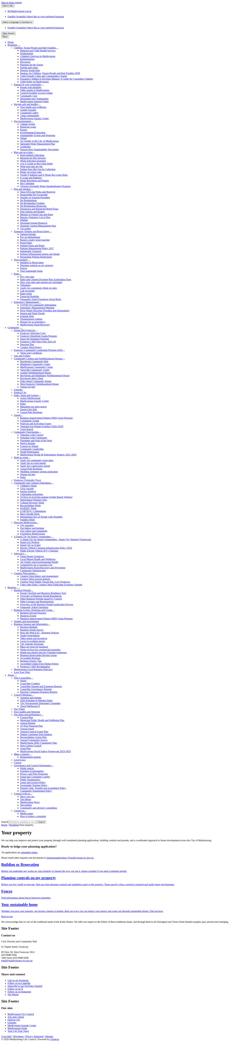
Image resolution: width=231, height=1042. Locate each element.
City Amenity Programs (32, 644)
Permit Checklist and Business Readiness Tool (43, 593)
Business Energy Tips (31, 661)
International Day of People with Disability (41, 517)
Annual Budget (27, 723)
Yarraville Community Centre (34, 370)
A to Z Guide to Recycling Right (36, 163)
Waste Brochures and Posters (34, 180)
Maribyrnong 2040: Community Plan (38, 743)
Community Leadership (32, 449)
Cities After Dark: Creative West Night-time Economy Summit (51, 584)
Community (13, 327)
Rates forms (26, 293)
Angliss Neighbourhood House (35, 372)
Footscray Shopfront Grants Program (38, 336)
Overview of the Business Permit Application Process (46, 604)
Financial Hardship (29, 296)
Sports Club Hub (28, 409)
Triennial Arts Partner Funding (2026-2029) (41, 426)
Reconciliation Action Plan (33, 737)
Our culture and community (33, 531)
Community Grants (29, 420)
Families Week (27, 519)
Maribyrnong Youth (17, 1028)
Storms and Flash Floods (32, 313)
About (11, 675)
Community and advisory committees (38, 808)
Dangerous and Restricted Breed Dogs (39, 209)
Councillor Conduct (30, 683)
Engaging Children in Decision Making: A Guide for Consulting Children (56, 79)
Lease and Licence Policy (33, 782)
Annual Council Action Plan (34, 731)
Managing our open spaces (33, 406)
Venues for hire (27, 387)
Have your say (27, 796)
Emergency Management (26, 302)
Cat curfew (25, 228)
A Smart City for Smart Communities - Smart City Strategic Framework (55, 539)
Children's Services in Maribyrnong (37, 56)
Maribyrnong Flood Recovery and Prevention (42, 567)
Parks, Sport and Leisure (26, 395)
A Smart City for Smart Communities (32, 536)
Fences (23, 268)
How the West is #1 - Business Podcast (39, 632)
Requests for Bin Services (33, 158)
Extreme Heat (27, 316)
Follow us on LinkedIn (19, 983)
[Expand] (19, 45)
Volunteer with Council (31, 435)
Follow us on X (15, 989)
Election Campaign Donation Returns (38, 692)
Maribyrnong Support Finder (34, 101)
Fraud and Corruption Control (35, 776)
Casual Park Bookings (31, 412)
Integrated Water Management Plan (37, 144)
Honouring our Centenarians (34, 98)
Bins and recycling (23, 152)
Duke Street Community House (35, 381)
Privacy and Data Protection (34, 774)
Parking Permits (28, 234)
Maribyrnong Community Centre (36, 367)
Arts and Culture (22, 355)
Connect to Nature (29, 446)
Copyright (6, 1036)
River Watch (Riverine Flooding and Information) (44, 310)
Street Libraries (27, 443)
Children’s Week (28, 485)
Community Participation (26, 432)
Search (4, 822)
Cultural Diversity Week (32, 502)
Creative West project (24, 573)
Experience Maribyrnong (32, 533)
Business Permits (22, 590)
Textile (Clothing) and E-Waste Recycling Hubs (44, 175)
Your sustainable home (31, 271)
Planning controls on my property (36, 265)
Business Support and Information (31, 624)
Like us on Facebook (18, 980)
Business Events (28, 615)
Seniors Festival (28, 491)
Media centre (26, 813)
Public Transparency (30, 779)
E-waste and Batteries (31, 177)
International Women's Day (33, 500)
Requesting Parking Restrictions (36, 257)
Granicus (54, 1039)
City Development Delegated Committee (40, 703)
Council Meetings (22, 695)
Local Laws (20, 760)
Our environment (22, 121)
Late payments (27, 290)
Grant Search (26, 429)
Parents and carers (29, 67)
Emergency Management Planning (37, 307)
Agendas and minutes (30, 697)
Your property (21, 259)
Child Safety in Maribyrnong (34, 81)
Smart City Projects (29, 542)
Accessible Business (30, 658)
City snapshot (27, 525)
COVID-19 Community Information (38, 305)
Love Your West (22, 672)
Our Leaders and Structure (27, 711)
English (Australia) (36, 16)
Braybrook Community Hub (34, 361)
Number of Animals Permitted (35, 197)
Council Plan (26, 717)
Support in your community (27, 84)
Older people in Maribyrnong (34, 90)
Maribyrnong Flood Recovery (35, 324)
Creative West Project (30, 347)
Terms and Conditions (31, 353)
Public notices (27, 768)
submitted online (29, 852)
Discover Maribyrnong (25, 522)
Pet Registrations (28, 200)
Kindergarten (26, 53)
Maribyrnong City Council (21, 1014)
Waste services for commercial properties (40, 649)
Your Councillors (22, 678)
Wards (23, 680)
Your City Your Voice (18, 1031)
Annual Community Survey (34, 740)
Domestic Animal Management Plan (38, 225)
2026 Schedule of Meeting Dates (36, 700)
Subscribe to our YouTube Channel (25, 986)
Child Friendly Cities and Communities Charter (43, 76)
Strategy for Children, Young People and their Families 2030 (50, 73)
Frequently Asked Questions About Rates (40, 299)
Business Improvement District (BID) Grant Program (46, 418)
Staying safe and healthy (26, 104)
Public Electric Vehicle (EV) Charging (39, 550)
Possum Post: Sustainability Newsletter (39, 149)
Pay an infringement (30, 237)
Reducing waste (28, 127)
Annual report (27, 728)
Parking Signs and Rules (32, 245)
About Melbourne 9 (30, 706)
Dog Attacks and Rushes (32, 211)
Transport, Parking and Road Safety (31, 231)
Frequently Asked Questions (34, 607)
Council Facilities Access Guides (36, 93)
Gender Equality (28, 110)
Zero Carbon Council (30, 745)
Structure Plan (27, 344)
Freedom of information (32, 771)
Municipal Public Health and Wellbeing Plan (42, 720)
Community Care (28, 95)
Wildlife (24, 220)
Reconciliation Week (30, 505)
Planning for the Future (31, 64)
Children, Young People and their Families (35, 47)
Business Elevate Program (33, 613)
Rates (16, 274)
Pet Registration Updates (32, 203)
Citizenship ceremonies (31, 494)
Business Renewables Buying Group (38, 655)
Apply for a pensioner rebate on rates (38, 288)
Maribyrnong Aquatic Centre (34, 118)
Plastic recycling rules (31, 172)
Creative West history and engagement (39, 576)
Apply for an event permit (33, 463)
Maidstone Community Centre (35, 364)
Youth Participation (29, 452)
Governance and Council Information (32, 765)
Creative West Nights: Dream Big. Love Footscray (45, 581)
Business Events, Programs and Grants (33, 610)
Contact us (19, 810)
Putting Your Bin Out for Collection (37, 169)
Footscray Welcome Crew (33, 333)
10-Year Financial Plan (31, 726)
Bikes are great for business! (34, 646)
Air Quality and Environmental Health (39, 562)
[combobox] (17, 22)
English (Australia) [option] (36, 27)
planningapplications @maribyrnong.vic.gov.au (70, 857)
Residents (12, 45)
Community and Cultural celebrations (32, 483)
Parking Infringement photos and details (40, 254)
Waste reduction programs (33, 160)
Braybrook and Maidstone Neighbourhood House (44, 375)
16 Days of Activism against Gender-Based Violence (46, 497)
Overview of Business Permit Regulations (41, 596)
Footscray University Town (27, 480)
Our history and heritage (32, 528)
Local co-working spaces (32, 641)
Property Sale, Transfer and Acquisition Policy (43, 788)
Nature (23, 138)
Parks (23, 403)
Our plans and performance (27, 714)
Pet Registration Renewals (33, 206)
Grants (17, 415)
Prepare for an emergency (33, 322)
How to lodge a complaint (33, 816)
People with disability (30, 87)
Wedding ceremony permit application (39, 471)
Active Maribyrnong (30, 398)
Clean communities (29, 115)
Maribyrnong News (30, 802)
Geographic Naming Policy (33, 785)
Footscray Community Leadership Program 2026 (38, 350)
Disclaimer (18, 1036)
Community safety (29, 112)
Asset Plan (25, 748)
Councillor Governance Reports (36, 689)
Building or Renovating (32, 262)
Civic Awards (27, 488)
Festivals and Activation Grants (35, 423)
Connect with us (22, 793)
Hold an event (21, 457)
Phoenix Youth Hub (30, 70)
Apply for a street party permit (35, 466)
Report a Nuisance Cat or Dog (35, 217)
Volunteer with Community (33, 437)
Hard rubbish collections (32, 155)
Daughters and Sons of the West (36, 440)
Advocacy (19, 553)
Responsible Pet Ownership (34, 194)
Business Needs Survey (32, 630)
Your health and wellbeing (33, 107)
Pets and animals (22, 189)
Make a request (21, 754)
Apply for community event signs (36, 460)
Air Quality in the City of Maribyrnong (39, 141)
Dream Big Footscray (24, 330)
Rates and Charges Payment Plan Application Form (45, 279)
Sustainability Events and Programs (37, 135)
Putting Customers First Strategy (36, 734)
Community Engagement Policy (36, 791)
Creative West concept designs (35, 579)
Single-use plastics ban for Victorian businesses (43, 652)
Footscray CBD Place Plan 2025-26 (38, 341)
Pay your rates (27, 276)
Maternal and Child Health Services (37, 50)
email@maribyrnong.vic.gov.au (17, 960)
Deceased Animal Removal (33, 223)
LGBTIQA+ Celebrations (33, 511)
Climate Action (27, 124)
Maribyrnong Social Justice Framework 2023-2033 (45, 751)
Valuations (25, 285)
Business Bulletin (28, 627)
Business (12, 587)
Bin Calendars (27, 183)
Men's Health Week (30, 514)
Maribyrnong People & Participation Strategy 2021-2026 (48, 454)
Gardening (25, 146)
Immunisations (27, 59)
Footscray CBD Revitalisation (35, 666)
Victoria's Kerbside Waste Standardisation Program (45, 186)
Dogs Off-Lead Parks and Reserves (37, 192)
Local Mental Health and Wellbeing (37, 559)
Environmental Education (32, 132)
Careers (17, 762)
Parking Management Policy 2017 (37, 248)
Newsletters (26, 805)
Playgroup (25, 62)
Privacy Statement (34, 1036)
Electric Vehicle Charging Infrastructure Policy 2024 (46, 548)
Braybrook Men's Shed (31, 378)
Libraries (18, 389)
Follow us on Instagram (19, 991)
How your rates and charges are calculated (41, 282)
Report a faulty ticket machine (35, 240)
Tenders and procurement (26, 621)
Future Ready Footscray (32, 556)
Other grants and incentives (33, 638)
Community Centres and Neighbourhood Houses (38, 358)
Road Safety (26, 242)
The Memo (25, 799)
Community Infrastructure (33, 570)
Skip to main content (11, 2)
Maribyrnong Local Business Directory (33, 669)
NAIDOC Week (28, 508)
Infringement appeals (30, 757)
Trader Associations (30, 635)
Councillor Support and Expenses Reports (41, 686)
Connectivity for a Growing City (36, 565)
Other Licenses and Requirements (37, 601)
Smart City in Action (30, 545)
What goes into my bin (31, 166)
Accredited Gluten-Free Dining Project (39, 663)
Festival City (20, 392)
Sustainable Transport (30, 251)
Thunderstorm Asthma (31, 319)
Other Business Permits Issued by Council (41, 598)
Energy (23, 129)
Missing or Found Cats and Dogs (36, 214)
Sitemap (49, 1036)
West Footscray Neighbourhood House (39, 384)
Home (4, 825)
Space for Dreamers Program (34, 338)
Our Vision (19, 709)
